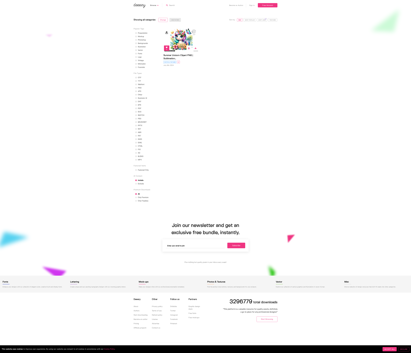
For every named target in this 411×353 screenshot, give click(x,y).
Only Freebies (142, 201)
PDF (139, 108)
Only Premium (143, 197)
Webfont (140, 84)
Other (139, 95)
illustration (141, 47)
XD (138, 153)
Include (140, 180)
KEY (139, 129)
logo (139, 57)
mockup (140, 36)
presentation (142, 33)
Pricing (136, 323)
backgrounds (142, 43)
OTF (139, 77)
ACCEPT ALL (389, 349)
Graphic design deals (194, 308)
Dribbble (173, 306)
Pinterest (173, 323)
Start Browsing (267, 319)
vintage (140, 60)
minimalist (141, 64)
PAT (139, 136)
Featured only (143, 170)
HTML (140, 146)
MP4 (139, 160)
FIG (139, 149)
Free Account (267, 5)
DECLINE (403, 349)
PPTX (139, 125)
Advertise (155, 323)
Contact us (156, 328)
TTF (139, 81)
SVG (139, 112)
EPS (139, 105)
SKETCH (140, 115)
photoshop (141, 40)
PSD (139, 119)
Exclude (140, 184)
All (138, 194)
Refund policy (157, 315)
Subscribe (236, 245)
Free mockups (193, 317)
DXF (139, 101)
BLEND (140, 156)
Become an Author (236, 5)
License (155, 319)
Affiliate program (140, 328)
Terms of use (157, 311)
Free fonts (192, 313)
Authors (136, 311)
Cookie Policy (109, 349)
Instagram (174, 315)
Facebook (174, 319)
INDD (139, 139)
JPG (139, 91)
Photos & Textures (170, 62)
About (136, 306)
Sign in (252, 5)
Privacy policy (157, 306)
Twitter (173, 311)
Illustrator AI (142, 98)
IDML (139, 142)
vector (140, 50)
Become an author (140, 319)
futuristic (141, 67)
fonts (139, 53)
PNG (139, 88)
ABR (139, 132)
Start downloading (141, 315)
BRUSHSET (142, 122)
